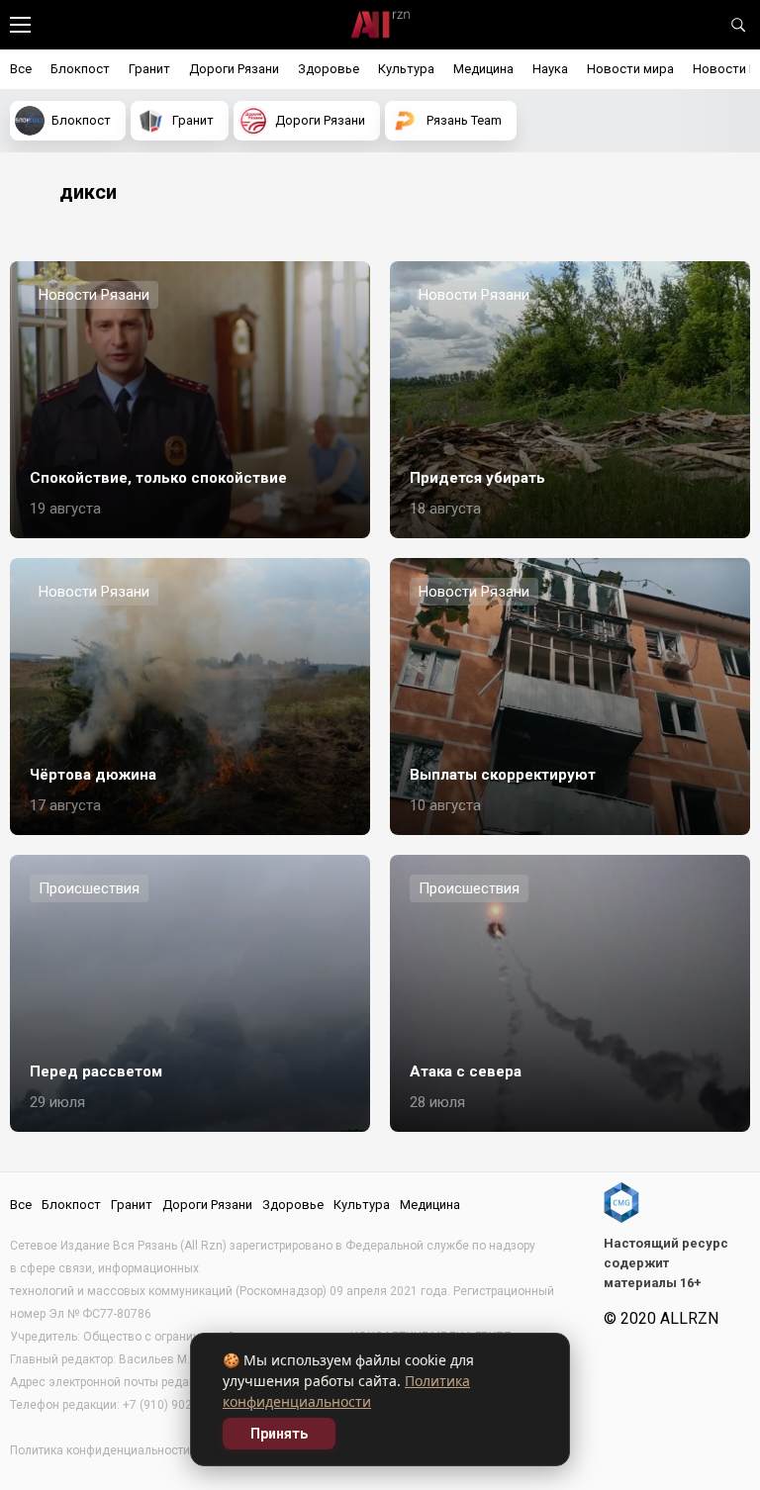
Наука (550, 68)
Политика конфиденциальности (100, 1450)
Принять (279, 1434)
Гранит (149, 68)
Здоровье (328, 68)
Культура (406, 68)
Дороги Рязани (234, 68)
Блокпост (80, 68)
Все (21, 68)
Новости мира (630, 68)
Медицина (483, 68)
